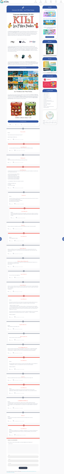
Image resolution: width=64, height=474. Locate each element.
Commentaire (10, 443)
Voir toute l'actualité (49, 37)
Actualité (49, 7)
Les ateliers (45, 99)
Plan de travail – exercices (47, 104)
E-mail (9, 459)
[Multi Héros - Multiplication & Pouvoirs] (49, 66)
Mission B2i (45, 102)
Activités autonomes (46, 92)
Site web (9, 463)
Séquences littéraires (46, 107)
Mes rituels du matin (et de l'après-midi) (49, 101)
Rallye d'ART (45, 105)
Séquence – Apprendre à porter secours (49, 106)
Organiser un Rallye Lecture (47, 103)
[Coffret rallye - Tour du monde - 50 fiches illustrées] (49, 49)
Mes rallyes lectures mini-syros (47, 100)
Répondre (10, 139)
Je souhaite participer (23, 67)
